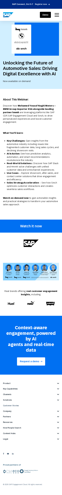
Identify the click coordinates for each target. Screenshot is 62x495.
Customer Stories (11, 406)
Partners (7, 417)
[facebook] (3, 453)
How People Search (12, 428)
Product (7, 383)
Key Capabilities (10, 389)
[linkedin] (13, 453)
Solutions (7, 400)
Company (7, 411)
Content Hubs (9, 433)
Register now (41, 4)
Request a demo (29, 361)
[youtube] (8, 453)
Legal (5, 439)
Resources (8, 422)
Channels (7, 394)
